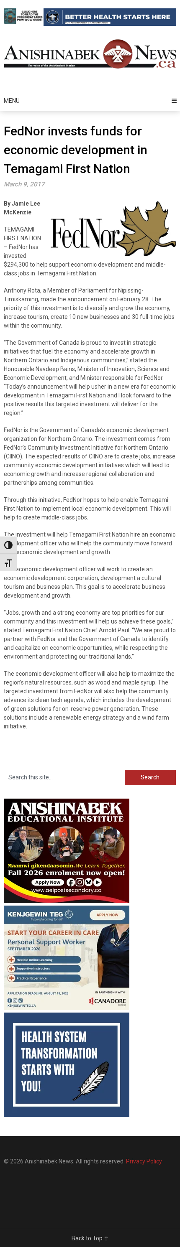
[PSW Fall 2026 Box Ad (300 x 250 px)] (66, 1008)
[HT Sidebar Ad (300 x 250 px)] (66, 1115)
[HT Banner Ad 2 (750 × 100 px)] (110, 23)
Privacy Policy (144, 1161)
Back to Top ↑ (90, 1238)
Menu (12, 100)
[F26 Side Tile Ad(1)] (66, 901)
